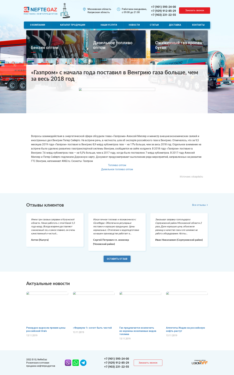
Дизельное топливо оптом (117, 169)
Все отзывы (199, 205)
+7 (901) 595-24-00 (163, 6)
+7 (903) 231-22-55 (163, 14)
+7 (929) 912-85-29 (163, 10)
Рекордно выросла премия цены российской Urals (45, 329)
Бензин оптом (44, 47)
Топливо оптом (117, 165)
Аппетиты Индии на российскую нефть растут (185, 329)
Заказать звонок (194, 10)
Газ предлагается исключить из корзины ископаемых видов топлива (137, 331)
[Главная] (40, 10)
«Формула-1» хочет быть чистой (92, 327)
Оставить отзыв (117, 259)
